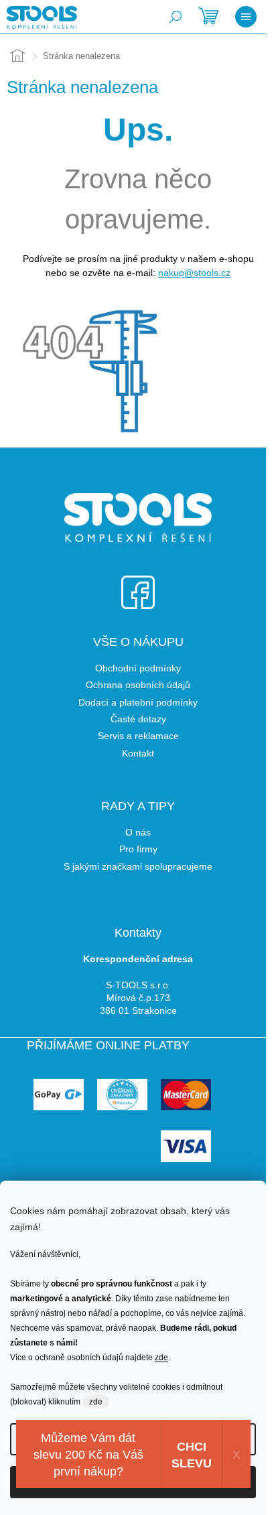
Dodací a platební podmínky (138, 702)
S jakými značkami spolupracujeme (138, 866)
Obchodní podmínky (138, 668)
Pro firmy (138, 849)
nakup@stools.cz (194, 272)
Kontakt (138, 753)
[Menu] (245, 16)
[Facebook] (138, 584)
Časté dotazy (138, 719)
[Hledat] (175, 16)
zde (161, 1357)
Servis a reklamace (138, 735)
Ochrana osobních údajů (138, 684)
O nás (138, 832)
